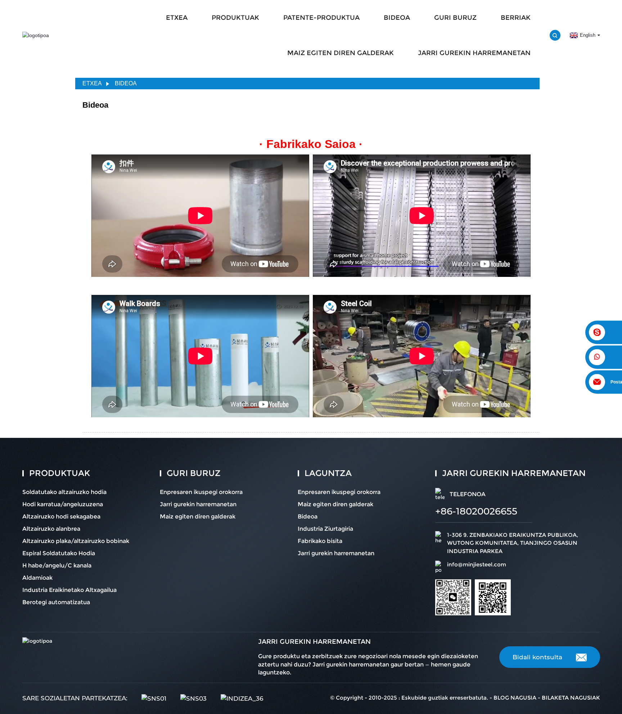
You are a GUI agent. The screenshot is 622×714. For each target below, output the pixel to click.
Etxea (92, 83)
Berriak (516, 18)
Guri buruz (455, 18)
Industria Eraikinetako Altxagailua (69, 590)
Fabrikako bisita (320, 541)
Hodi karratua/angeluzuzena (62, 504)
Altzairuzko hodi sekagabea (61, 516)
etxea (177, 18)
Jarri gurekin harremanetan (474, 53)
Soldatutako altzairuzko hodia (64, 492)
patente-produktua (321, 18)
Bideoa (397, 18)
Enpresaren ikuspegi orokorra (201, 492)
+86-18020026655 (476, 511)
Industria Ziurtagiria (325, 528)
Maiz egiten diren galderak (340, 53)
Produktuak (235, 18)
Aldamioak (37, 577)
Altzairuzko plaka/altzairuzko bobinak (75, 541)
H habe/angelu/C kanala (56, 565)
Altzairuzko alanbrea (51, 528)
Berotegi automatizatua (56, 602)
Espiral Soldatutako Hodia (58, 553)
